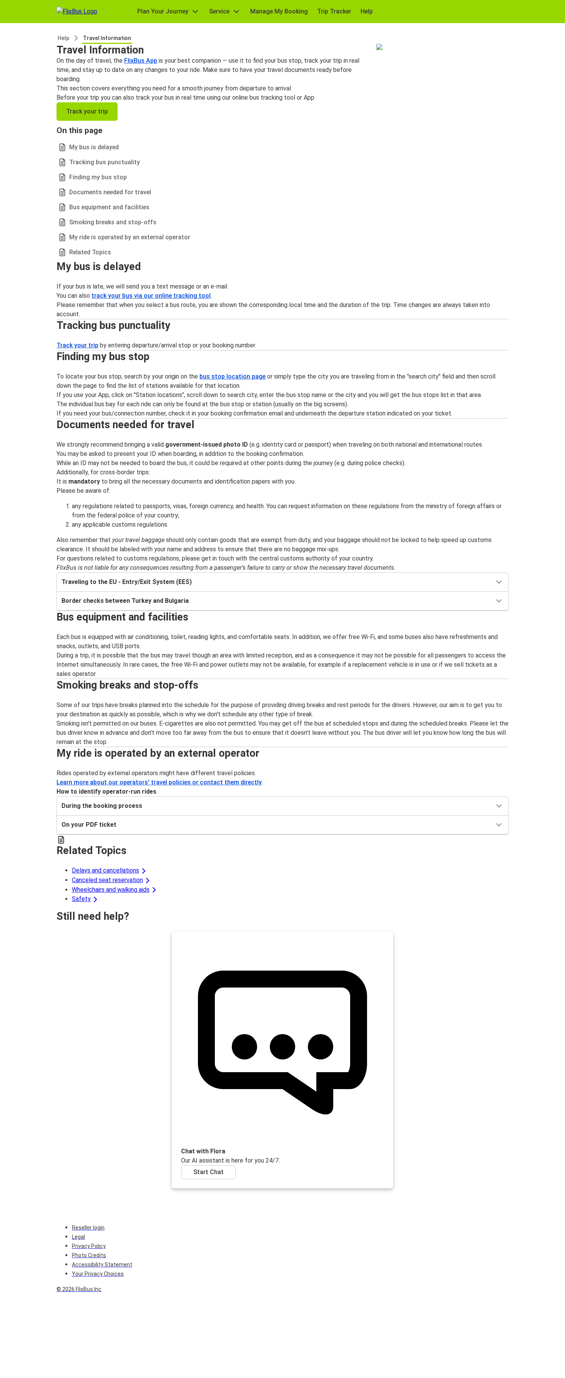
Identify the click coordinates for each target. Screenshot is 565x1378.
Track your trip (87, 111)
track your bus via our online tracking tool (151, 295)
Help (63, 38)
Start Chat (208, 1172)
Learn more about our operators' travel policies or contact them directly (159, 782)
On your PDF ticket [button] (88, 824)
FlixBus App (140, 60)
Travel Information (107, 38)
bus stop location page (232, 376)
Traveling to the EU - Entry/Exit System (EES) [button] (126, 582)
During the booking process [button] (101, 805)
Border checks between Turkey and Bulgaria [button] (125, 600)
